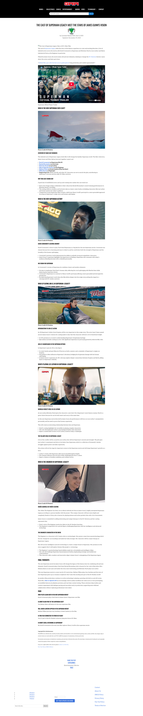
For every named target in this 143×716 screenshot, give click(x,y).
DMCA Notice (49, 646)
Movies (76, 665)
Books (41, 9)
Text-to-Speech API (51, 580)
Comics (58, 9)
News (83, 9)
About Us (98, 691)
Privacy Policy (99, 698)
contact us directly (63, 644)
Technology (91, 9)
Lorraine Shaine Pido (68, 35)
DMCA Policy (99, 694)
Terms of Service (100, 705)
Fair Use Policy (42, 646)
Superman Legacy (50, 48)
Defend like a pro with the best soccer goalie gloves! (54, 62)
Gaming (77, 9)
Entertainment (67, 9)
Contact (101, 9)
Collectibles (50, 9)
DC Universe (92, 57)
